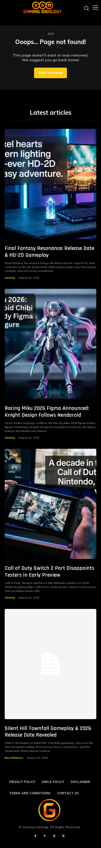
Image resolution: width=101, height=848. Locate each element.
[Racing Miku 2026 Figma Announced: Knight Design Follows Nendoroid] (50, 344)
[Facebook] (35, 836)
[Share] (54, 836)
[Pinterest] (44, 836)
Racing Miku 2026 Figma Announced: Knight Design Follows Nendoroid (47, 412)
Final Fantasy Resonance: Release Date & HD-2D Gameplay (49, 252)
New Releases (14, 757)
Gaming (10, 277)
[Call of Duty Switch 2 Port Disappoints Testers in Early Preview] (50, 504)
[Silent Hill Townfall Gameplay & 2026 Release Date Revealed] (50, 664)
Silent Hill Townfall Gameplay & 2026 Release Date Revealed (48, 732)
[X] (63, 836)
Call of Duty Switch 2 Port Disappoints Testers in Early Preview (49, 572)
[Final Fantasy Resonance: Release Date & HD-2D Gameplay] (50, 184)
